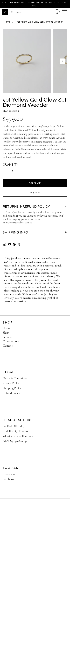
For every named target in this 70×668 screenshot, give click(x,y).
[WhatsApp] (5, 244)
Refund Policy (11, 393)
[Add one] (19, 171)
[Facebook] (9, 244)
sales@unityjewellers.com (18, 436)
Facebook (8, 479)
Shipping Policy (12, 388)
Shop (6, 332)
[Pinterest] (14, 244)
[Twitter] (19, 244)
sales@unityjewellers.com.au (17, 222)
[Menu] (65, 12)
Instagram (9, 474)
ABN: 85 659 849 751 (15, 441)
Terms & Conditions (15, 378)
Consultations (11, 341)
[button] (57, 12)
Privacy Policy (11, 383)
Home (6, 328)
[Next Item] (62, 61)
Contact (8, 345)
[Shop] (61, 333)
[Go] (5, 12)
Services (7, 337)
